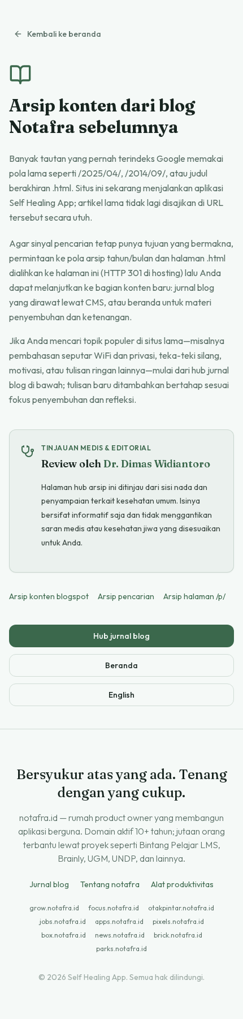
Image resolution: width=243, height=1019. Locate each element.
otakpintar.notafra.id (181, 908)
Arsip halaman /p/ (194, 596)
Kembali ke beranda (64, 34)
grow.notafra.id (54, 908)
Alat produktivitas (182, 884)
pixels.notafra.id (178, 921)
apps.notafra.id (119, 921)
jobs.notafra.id (63, 921)
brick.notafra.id (178, 935)
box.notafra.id (63, 935)
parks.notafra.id (121, 948)
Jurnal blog (49, 884)
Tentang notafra (110, 884)
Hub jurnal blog (121, 636)
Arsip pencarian (126, 596)
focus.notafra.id (113, 908)
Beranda (121, 665)
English (121, 695)
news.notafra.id (120, 935)
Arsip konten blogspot (49, 596)
